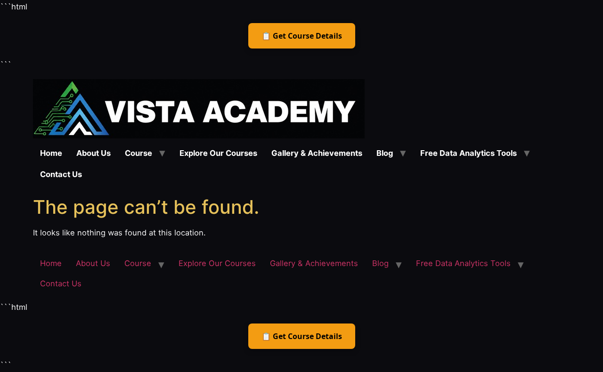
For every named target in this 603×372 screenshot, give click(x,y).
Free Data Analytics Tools (468, 153)
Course (138, 153)
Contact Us (61, 174)
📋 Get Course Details (301, 36)
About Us (93, 153)
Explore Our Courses (218, 153)
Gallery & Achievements (316, 153)
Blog (384, 153)
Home (51, 153)
